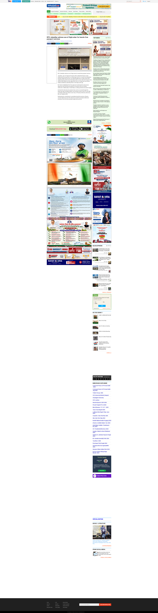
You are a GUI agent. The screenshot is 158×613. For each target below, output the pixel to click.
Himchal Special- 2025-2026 (100, 402)
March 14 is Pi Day (102, 320)
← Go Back (89, 43)
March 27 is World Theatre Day (105, 336)
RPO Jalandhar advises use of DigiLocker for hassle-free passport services (67, 38)
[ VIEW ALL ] (109, 352)
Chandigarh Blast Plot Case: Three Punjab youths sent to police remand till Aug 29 (101, 57)
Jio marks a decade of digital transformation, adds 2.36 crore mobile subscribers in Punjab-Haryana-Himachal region (101, 115)
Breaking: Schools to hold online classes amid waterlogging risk (100, 83)
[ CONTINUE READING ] (106, 545)
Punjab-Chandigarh (55, 11)
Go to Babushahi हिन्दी (26, 1)
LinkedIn (58, 43)
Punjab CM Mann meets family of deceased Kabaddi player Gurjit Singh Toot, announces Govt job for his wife (101, 78)
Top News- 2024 (97, 441)
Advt (45, 1)
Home (48, 11)
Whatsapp (62, 43)
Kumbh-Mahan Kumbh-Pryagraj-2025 (102, 420)
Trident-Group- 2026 (98, 393)
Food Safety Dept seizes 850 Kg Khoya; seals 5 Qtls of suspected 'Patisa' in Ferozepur (101, 93)
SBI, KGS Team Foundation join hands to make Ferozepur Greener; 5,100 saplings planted (101, 101)
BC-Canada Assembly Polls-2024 (101, 438)
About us (32, 1)
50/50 (96, 303)
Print (71, 43)
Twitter (53, 43)
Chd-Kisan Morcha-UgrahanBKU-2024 (101, 446)
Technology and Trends (86, 13)
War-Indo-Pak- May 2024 (99, 418)
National (70, 11)
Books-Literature (77, 13)
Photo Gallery (81, 11)
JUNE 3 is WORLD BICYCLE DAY (105, 315)
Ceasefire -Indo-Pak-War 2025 (100, 415)
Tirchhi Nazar (56, 13)
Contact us (56, 1)
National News (65, 602)
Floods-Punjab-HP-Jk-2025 (99, 405)
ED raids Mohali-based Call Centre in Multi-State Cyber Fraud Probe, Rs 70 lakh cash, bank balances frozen (102, 74)
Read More (102, 470)
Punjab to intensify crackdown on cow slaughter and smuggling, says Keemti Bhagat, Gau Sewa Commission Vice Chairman (101, 107)
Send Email (66, 43)
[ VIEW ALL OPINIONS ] (106, 292)
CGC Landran (96, 400)
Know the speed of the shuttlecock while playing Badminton (104, 343)
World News (75, 11)
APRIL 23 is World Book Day (104, 331)
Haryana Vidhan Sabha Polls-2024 (101, 449)
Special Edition (98, 519)
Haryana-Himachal (63, 11)
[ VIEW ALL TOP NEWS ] (106, 123)
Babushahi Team (38, 1)
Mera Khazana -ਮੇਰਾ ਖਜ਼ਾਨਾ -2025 (100, 407)
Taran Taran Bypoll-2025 (99, 409)
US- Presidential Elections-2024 (100, 429)
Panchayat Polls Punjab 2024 (100, 443)
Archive (42, 1)
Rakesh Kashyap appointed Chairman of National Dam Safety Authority (101, 120)
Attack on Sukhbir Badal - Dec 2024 (101, 423)
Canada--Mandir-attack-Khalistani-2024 (101, 432)
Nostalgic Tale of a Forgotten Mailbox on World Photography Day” (105, 348)
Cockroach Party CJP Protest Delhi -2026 (101, 386)
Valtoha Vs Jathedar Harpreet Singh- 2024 (102, 435)
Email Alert (49, 13)
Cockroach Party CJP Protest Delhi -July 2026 (102, 390)
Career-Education (63, 13)
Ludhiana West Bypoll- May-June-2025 (101, 412)
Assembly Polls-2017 (50, 1)
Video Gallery (88, 11)
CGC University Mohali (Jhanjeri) (101, 395)
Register (148, 1)
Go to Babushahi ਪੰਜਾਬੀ (16, 1)
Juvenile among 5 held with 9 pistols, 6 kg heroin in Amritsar (101, 86)
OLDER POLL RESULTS (106, 308)
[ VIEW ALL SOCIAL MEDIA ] (106, 557)
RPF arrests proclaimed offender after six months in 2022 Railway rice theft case (101, 89)
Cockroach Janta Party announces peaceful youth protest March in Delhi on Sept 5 (101, 97)
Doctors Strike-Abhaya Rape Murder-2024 (100, 452)
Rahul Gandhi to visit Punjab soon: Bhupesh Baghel (100, 111)
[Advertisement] (52, 64)
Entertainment (70, 13)
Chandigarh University (98, 397)
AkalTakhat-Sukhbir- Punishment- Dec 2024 (101, 426)
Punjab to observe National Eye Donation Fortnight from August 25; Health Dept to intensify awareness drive (101, 70)
